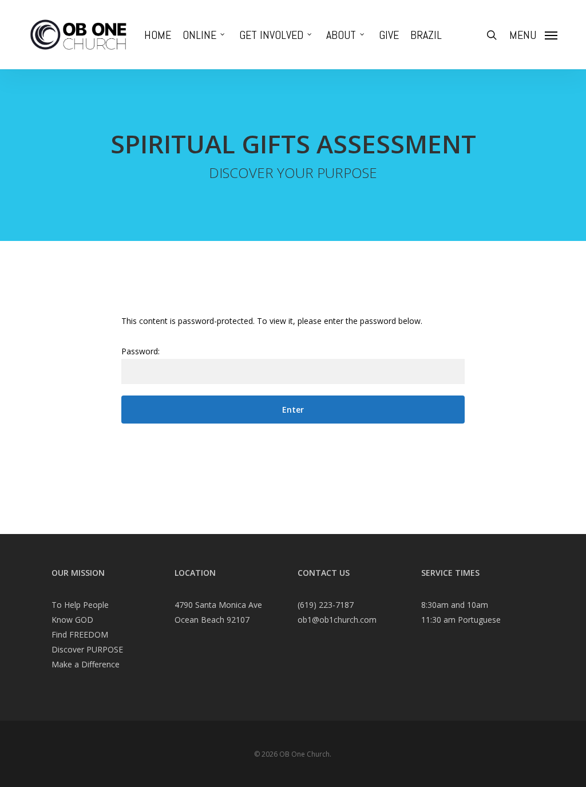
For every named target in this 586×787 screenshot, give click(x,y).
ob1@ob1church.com (337, 619)
